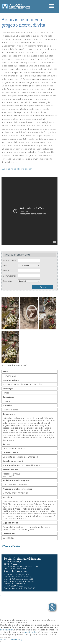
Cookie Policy (15, 639)
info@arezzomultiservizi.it (21, 579)
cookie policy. (31, 632)
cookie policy (6, 629)
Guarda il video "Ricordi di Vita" (17, 169)
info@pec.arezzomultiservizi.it (22, 581)
